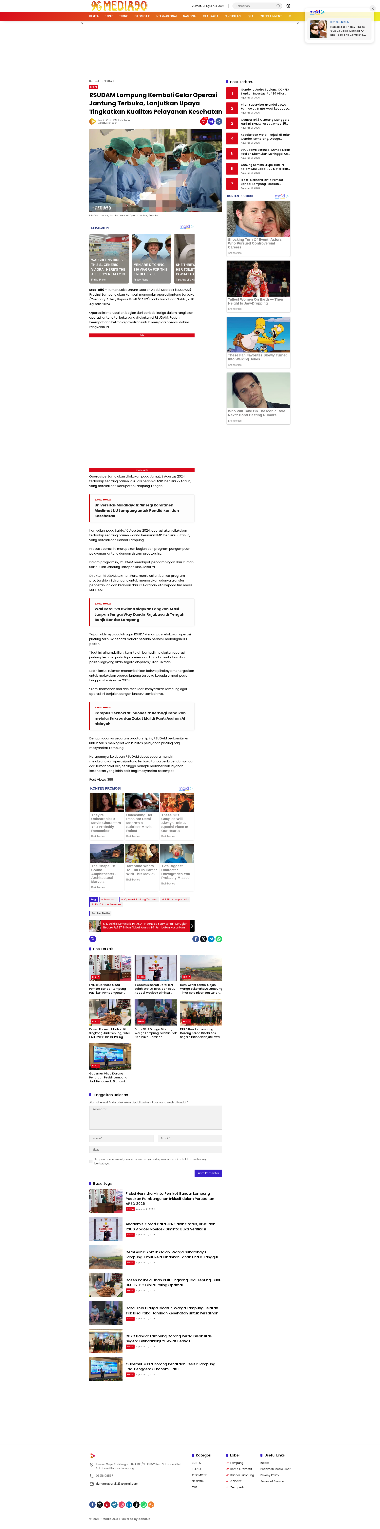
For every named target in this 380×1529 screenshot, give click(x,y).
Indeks (264, 1463)
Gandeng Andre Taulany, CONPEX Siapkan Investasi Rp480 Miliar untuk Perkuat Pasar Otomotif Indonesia (265, 92)
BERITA (93, 87)
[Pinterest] (107, 1504)
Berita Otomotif (241, 1469)
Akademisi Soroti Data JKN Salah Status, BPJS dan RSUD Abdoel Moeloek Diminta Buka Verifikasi (155, 989)
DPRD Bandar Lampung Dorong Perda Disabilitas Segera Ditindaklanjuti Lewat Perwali (200, 1033)
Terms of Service (272, 1481)
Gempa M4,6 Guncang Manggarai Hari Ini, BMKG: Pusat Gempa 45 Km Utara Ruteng (265, 122)
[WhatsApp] (219, 939)
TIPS (195, 1487)
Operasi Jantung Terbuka (140, 899)
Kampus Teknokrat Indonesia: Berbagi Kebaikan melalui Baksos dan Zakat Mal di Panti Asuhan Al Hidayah (140, 718)
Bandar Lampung (242, 1475)
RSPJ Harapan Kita (177, 899)
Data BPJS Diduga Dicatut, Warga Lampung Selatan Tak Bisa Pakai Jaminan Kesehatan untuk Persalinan (156, 1033)
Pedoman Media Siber (275, 1469)
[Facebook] (195, 939)
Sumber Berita (100, 913)
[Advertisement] (190, 49)
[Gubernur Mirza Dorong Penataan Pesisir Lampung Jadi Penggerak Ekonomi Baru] (110, 1056)
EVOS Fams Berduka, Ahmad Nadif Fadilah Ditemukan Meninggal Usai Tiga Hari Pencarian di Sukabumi (265, 152)
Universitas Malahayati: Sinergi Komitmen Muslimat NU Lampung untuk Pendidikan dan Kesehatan (137, 510)
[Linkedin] (129, 1504)
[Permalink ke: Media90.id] (93, 121)
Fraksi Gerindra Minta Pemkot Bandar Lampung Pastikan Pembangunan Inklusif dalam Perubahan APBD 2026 (107, 989)
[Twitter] (203, 939)
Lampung (110, 899)
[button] (278, 6)
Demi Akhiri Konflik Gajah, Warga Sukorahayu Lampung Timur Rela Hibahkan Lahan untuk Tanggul (201, 989)
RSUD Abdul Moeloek (108, 904)
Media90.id (104, 120)
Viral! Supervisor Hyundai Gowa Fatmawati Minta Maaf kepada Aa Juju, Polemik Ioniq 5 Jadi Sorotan (265, 107)
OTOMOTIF (199, 1475)
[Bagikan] (219, 121)
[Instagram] (122, 1504)
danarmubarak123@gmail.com (117, 1484)
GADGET (236, 1481)
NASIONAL (198, 1481)
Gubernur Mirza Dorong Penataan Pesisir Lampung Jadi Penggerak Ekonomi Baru (108, 1077)
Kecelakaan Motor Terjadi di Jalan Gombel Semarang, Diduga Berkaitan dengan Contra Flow (266, 137)
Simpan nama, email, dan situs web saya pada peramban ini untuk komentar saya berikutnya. (151, 1161)
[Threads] (136, 1504)
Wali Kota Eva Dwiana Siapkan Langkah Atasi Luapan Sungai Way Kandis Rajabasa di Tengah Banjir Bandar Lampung (139, 614)
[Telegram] (211, 939)
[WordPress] (114, 1504)
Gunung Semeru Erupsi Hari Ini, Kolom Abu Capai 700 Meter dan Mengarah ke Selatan (264, 167)
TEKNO (196, 1469)
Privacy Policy (269, 1475)
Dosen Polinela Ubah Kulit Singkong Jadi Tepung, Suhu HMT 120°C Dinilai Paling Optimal (109, 1033)
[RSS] (151, 1504)
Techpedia (237, 1487)
